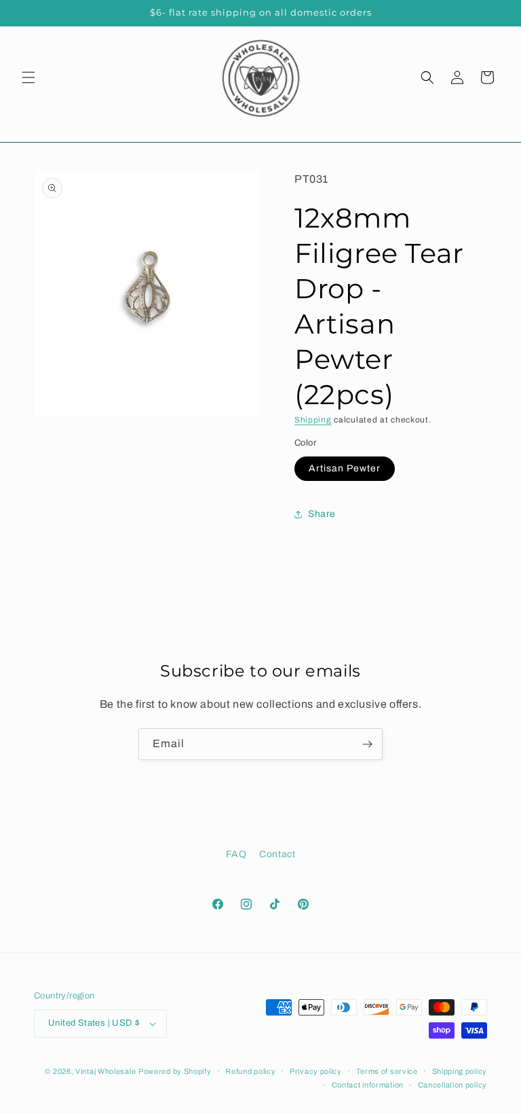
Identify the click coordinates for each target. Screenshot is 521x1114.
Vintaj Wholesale (105, 1071)
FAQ (236, 854)
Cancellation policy (452, 1085)
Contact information (368, 1085)
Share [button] (322, 514)
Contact (277, 854)
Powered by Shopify (175, 1071)
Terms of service (387, 1071)
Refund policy (250, 1071)
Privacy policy (316, 1071)
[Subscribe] (367, 744)
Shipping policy (460, 1071)
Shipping (313, 420)
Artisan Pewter (345, 468)
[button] (28, 77)
